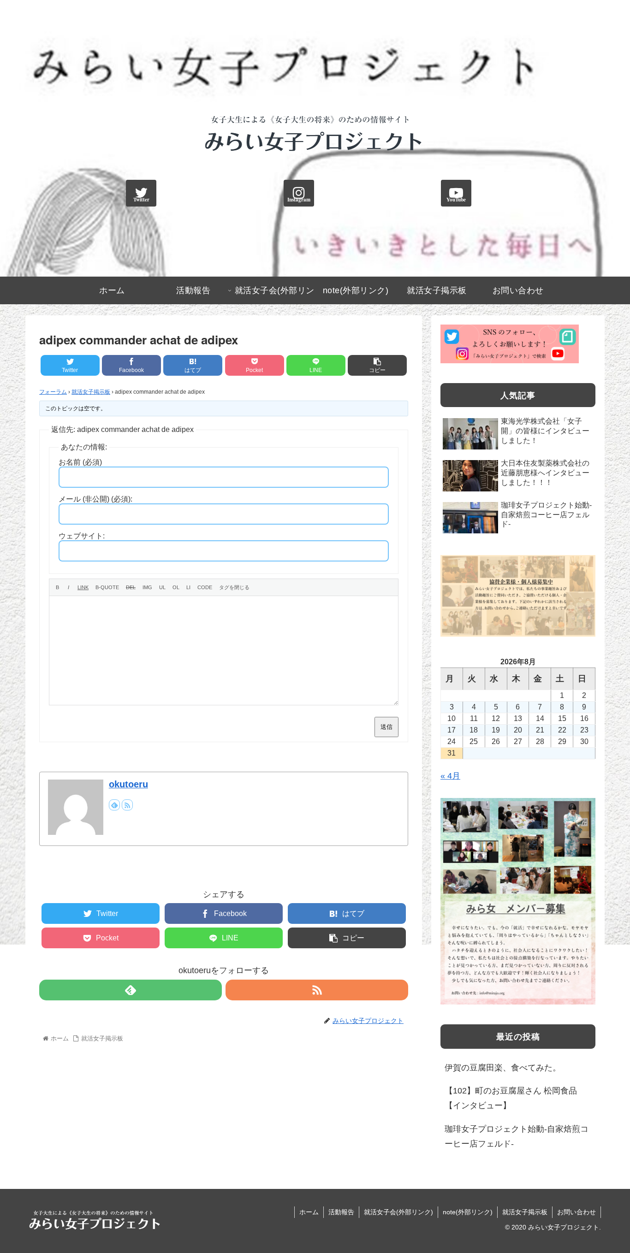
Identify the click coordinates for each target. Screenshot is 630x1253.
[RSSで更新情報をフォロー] (127, 804)
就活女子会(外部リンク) (398, 1212)
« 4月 (450, 775)
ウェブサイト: (82, 536)
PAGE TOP (607, 1207)
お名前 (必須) (80, 462)
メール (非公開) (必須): (95, 499)
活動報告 (341, 1212)
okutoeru (128, 784)
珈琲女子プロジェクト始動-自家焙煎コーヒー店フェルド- (516, 1136)
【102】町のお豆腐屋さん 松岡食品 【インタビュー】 (511, 1098)
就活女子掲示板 (90, 392)
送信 (386, 726)
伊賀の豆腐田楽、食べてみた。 (503, 1067)
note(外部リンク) (468, 1212)
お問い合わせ (576, 1212)
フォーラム (53, 392)
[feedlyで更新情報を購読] (114, 804)
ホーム (309, 1212)
